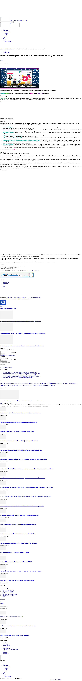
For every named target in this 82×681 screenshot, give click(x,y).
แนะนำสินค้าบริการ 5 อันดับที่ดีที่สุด (7, 591)
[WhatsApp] (14, 65)
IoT (47, 383)
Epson (32, 383)
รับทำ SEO (12, 680)
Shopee (75, 383)
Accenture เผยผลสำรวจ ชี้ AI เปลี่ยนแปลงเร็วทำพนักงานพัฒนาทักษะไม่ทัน (18, 534)
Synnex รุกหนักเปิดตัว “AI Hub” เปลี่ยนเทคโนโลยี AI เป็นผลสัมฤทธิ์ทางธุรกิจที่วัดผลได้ (20, 321)
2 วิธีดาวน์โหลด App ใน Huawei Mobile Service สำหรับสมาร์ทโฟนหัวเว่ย (17, 626)
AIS (4, 383)
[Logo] (5, 27)
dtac (30, 383)
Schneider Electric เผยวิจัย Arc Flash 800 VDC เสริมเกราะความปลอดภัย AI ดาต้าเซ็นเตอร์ (22, 333)
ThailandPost (3, 385)
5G (1, 383)
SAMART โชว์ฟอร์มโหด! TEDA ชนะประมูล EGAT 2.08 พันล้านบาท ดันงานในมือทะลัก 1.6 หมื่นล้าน (21, 376)
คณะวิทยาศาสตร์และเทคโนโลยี (55, 680)
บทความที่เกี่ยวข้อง (4, 308)
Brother (7, 383)
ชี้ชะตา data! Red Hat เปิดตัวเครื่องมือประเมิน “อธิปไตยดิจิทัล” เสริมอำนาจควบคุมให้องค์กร (22, 506)
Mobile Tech (7, 32)
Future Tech (5, 30)
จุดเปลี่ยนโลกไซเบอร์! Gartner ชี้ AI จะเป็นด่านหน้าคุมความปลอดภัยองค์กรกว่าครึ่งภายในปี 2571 (22, 478)
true (14, 385)
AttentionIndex (6, 282)
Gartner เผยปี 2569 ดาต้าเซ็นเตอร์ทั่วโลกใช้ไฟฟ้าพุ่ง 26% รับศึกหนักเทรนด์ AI (19, 441)
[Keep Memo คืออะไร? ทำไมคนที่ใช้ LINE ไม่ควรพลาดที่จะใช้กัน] (3, 632)
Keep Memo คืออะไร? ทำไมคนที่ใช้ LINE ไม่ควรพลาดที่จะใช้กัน (14, 635)
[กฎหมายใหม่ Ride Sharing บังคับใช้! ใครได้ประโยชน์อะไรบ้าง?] (3, 550)
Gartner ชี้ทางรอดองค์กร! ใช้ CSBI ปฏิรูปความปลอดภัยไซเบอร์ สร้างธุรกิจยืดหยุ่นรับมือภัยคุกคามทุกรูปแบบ (25, 496)
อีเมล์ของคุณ (13, 359)
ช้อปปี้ (22, 385)
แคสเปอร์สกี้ (46, 385)
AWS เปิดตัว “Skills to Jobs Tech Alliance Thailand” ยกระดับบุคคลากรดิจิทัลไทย (23, 297)
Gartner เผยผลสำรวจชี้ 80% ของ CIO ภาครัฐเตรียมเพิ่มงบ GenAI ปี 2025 (18, 543)
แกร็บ (43, 385)
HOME (4, 29)
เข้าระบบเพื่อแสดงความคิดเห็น (6, 367)
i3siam (2, 603)
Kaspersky (54, 383)
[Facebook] (2, 65)
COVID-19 (12, 383)
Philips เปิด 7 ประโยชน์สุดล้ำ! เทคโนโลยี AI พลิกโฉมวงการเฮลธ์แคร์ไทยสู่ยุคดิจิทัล (19, 515)
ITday (4, 286)
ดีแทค (26, 385)
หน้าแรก (2, 49)
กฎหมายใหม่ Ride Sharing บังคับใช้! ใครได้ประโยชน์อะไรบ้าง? (14, 552)
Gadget (6, 33)
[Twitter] (6, 65)
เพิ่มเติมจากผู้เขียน (12, 308)
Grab (41, 383)
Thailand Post (9, 385)
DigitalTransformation (25, 383)
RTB (69, 383)
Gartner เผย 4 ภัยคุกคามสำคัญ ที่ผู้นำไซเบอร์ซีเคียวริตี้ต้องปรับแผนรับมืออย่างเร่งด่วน (21, 450)
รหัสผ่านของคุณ (14, 352)
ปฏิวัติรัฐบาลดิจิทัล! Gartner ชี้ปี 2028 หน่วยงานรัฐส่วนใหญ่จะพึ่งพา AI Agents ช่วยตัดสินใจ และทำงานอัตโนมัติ (26, 487)
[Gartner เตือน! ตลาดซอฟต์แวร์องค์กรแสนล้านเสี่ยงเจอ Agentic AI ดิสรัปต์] (3, 419)
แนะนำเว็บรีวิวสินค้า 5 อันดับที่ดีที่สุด (7, 593)
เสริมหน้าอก (2, 599)
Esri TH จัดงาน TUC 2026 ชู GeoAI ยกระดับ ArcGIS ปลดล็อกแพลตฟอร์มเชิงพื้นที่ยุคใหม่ (21, 346)
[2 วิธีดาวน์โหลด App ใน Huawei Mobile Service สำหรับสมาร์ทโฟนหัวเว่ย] (3, 623)
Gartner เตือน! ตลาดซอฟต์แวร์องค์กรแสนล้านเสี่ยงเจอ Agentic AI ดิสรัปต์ (18, 422)
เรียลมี (35, 385)
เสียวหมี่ (37, 385)
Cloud (9, 383)
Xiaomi (17, 385)
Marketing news (10, 49)
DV (3, 285)
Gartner (34, 383)
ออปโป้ (33, 385)
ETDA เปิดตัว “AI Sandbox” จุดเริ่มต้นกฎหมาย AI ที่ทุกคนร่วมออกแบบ (17, 580)
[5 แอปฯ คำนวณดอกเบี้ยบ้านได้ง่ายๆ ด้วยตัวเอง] (3, 614)
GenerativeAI (38, 383)
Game (6, 34)
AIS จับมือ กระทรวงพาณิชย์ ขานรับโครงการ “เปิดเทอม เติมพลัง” (18, 299)
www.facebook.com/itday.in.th (32, 270)
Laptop (6, 36)
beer (1, 60)
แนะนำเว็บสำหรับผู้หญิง (4, 597)
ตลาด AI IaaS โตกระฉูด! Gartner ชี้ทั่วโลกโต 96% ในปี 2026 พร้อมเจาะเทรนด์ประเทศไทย (21, 401)
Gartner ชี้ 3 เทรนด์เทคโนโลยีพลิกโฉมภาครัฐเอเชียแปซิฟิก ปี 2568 (16, 562)
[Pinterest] (10, 65)
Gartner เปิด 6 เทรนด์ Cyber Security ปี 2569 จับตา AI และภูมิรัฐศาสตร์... (18, 524)
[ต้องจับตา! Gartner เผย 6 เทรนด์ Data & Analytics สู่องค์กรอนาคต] (3, 429)
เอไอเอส (40, 385)
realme (66, 383)
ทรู (28, 385)
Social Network (8, 41)
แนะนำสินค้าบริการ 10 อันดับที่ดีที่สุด (7, 590)
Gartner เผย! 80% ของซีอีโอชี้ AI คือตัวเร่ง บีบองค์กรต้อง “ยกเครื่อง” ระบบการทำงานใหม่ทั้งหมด (23, 459)
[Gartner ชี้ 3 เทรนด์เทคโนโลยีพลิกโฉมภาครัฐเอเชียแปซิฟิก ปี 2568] (3, 559)
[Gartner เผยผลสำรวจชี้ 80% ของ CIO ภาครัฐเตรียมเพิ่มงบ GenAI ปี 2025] (3, 540)
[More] (18, 65)
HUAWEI (44, 383)
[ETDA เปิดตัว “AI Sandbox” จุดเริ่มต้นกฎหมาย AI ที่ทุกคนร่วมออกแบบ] (3, 578)
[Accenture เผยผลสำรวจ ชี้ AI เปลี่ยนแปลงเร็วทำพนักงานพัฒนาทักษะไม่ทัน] (3, 531)
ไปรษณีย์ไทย (50, 385)
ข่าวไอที (4, 40)
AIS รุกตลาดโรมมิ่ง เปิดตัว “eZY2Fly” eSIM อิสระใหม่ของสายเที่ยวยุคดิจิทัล (17, 377)
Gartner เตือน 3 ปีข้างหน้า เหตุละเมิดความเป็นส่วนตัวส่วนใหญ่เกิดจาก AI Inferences (20, 413)
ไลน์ (54, 385)
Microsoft (59, 383)
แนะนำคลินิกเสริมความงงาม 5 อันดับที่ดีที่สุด (8, 594)
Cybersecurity (17, 383)
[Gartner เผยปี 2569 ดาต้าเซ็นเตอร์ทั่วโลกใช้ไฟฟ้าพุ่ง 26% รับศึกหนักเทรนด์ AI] (3, 438)
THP (12, 385)
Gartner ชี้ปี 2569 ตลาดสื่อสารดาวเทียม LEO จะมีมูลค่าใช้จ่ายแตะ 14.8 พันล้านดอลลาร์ (20, 571)
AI (3, 281)
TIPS (4, 37)
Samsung (72, 383)
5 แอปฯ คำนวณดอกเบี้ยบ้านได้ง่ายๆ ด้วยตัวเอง (11, 617)
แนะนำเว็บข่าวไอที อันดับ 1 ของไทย (7, 595)
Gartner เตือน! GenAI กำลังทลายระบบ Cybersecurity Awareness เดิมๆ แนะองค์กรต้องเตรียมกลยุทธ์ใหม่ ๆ (26, 469)
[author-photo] (3, 304)
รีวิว (3, 38)
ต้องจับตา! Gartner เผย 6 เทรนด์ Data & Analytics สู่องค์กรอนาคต (17, 431)
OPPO (64, 383)
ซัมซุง (24, 385)
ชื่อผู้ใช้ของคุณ (13, 351)
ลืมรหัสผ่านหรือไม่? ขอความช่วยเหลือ (7, 355)
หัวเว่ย (30, 385)
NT (62, 383)
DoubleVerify (5, 283)
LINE (57, 383)
